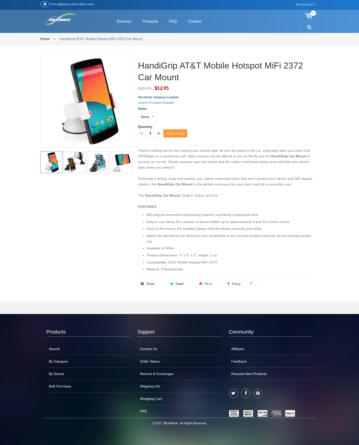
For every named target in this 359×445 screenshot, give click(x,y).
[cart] (309, 15)
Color (142, 109)
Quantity (145, 127)
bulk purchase (60, 386)
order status (150, 361)
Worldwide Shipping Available (158, 97)
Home (45, 39)
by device (56, 374)
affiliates (237, 349)
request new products (249, 374)
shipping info (150, 386)
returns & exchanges (156, 374)
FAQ (143, 411)
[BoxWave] (59, 20)
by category (58, 361)
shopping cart (151, 399)
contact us (148, 349)
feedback (239, 361)
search (54, 349)
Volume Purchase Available (156, 102)
